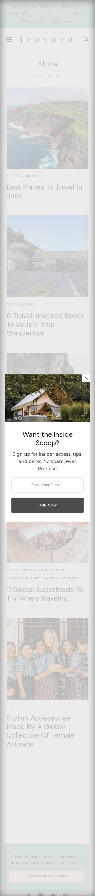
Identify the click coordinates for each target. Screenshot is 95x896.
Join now (47, 505)
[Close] (86, 378)
